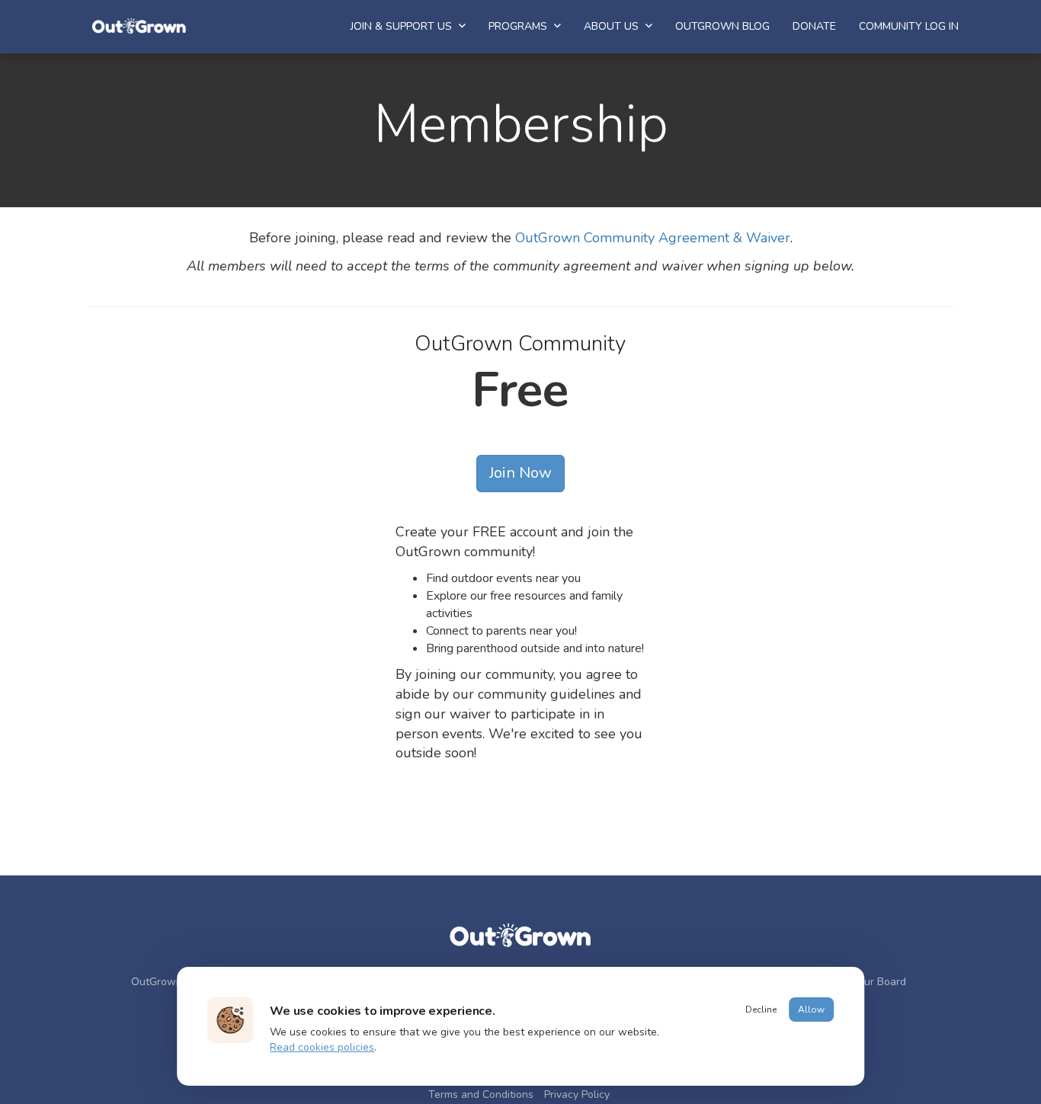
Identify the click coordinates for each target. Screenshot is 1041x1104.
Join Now (520, 472)
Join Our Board (870, 981)
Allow (811, 1009)
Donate (814, 26)
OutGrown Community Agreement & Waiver (652, 238)
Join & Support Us (403, 26)
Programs (519, 26)
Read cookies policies (322, 1047)
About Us (613, 26)
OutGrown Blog (722, 26)
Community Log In (909, 26)
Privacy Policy (577, 1094)
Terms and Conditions (480, 1094)
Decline (761, 1009)
